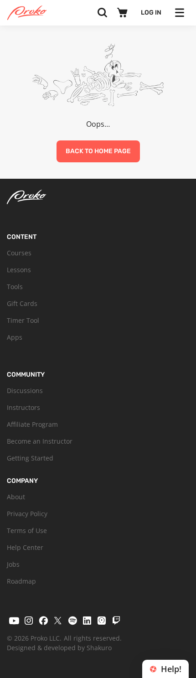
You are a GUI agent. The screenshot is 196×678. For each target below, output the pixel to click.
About (16, 496)
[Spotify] (72, 620)
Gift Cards (22, 303)
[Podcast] (101, 620)
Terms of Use (27, 530)
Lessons (19, 269)
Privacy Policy (27, 513)
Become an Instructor (39, 441)
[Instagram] (28, 620)
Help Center (25, 547)
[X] (57, 620)
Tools (15, 286)
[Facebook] (43, 620)
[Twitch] (116, 620)
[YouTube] (14, 620)
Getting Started (30, 458)
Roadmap (21, 581)
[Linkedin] (87, 620)
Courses (19, 252)
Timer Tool (23, 320)
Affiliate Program (32, 424)
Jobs (13, 564)
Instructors (23, 407)
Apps (14, 337)
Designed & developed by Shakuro (59, 647)
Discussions (25, 390)
